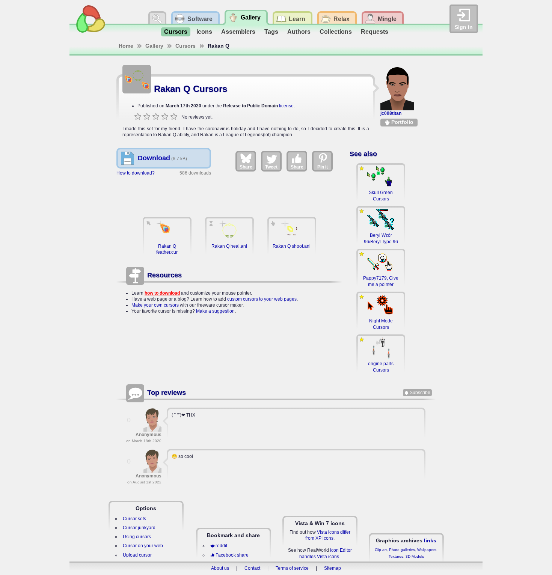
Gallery (154, 46)
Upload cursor (137, 555)
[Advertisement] (229, 192)
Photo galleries (402, 550)
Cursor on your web (143, 545)
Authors (299, 32)
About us (220, 568)
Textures (396, 556)
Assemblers (238, 32)
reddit (221, 545)
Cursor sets (134, 518)
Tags (271, 32)
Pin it (322, 167)
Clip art (381, 550)
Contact (252, 568)
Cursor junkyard (139, 527)
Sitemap (332, 568)
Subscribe (420, 392)
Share (246, 167)
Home (126, 46)
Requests (374, 32)
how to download (162, 293)
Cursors (175, 32)
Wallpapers (426, 550)
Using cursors (137, 536)
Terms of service (292, 568)
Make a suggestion (215, 311)
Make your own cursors (155, 305)
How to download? (135, 173)
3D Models (415, 556)
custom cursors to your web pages (262, 299)
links (430, 540)
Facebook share (232, 555)
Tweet (271, 167)
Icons (204, 32)
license (286, 105)
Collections (336, 32)
